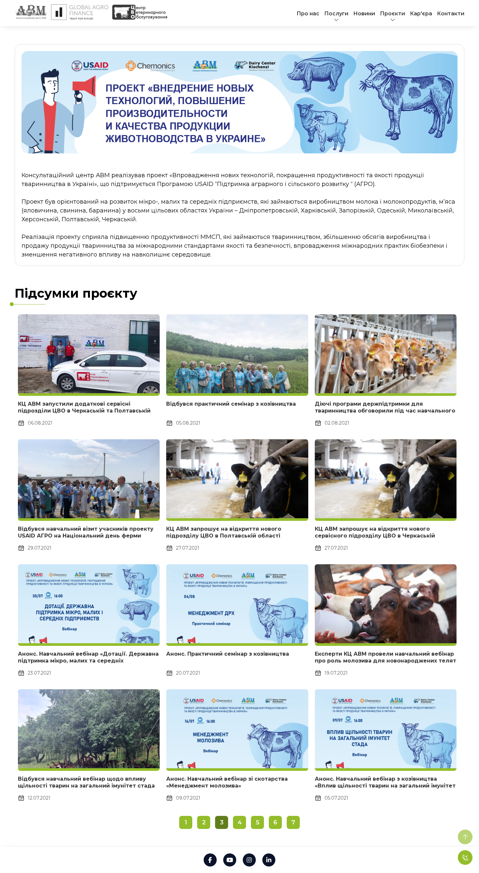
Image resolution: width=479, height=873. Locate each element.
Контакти (450, 13)
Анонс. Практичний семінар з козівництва (227, 654)
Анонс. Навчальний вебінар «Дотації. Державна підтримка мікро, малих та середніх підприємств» (88, 661)
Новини (364, 13)
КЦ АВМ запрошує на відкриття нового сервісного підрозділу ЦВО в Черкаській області (375, 536)
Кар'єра (421, 13)
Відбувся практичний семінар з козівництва (231, 404)
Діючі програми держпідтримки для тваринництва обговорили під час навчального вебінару (385, 411)
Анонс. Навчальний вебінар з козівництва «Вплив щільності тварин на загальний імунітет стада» (385, 786)
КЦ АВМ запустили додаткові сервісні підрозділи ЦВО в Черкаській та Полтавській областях (84, 411)
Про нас (308, 13)
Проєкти (392, 13)
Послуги (336, 13)
